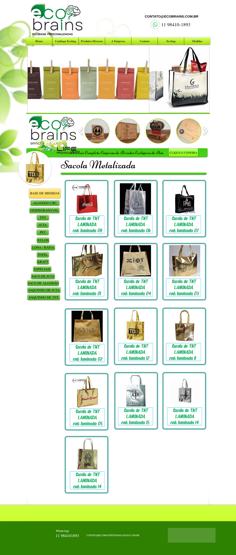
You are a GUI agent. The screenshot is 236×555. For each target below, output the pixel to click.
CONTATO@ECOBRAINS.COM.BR (171, 16)
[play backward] (81, 131)
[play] (144, 107)
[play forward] (205, 131)
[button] (89, 79)
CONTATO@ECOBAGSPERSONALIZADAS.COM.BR (112, 535)
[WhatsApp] (155, 24)
